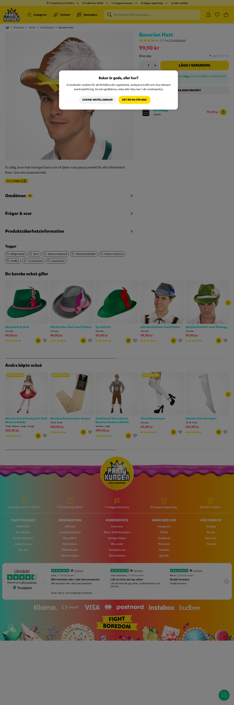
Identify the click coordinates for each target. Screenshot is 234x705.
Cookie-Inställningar (97, 100)
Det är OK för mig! (134, 100)
